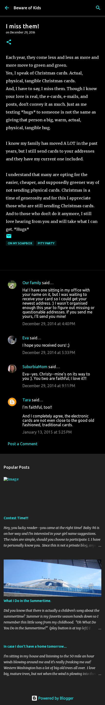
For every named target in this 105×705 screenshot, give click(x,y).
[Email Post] (9, 237)
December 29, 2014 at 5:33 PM (48, 352)
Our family (31, 282)
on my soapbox (20, 243)
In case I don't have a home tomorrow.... (35, 646)
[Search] (98, 8)
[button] (9, 42)
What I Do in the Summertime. (27, 601)
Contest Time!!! (16, 518)
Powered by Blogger (55, 698)
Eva (25, 338)
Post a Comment (22, 444)
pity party (46, 243)
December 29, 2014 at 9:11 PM (48, 386)
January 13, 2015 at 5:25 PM (47, 432)
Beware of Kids (27, 8)
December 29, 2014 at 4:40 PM (48, 323)
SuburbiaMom (34, 366)
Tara (26, 400)
